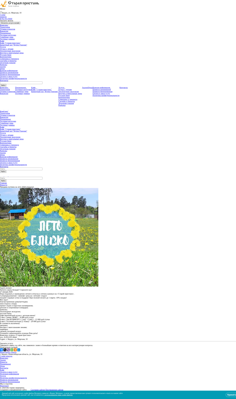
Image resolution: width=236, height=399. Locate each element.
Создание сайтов (38, 390)
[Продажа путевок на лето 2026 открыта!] (49, 286)
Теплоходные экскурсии (10, 51)
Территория (5, 27)
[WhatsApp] (11, 349)
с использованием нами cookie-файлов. (58, 395)
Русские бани (5, 55)
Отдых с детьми (6, 49)
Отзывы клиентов (7, 29)
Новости (3, 362)
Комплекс (4, 25)
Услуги (3, 47)
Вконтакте (4, 386)
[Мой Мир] (18, 349)
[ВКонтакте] (1, 349)
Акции (3, 67)
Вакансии (4, 31)
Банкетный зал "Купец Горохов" (13, 45)
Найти (3, 85)
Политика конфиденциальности (13, 78)
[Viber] (8, 349)
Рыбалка (3, 65)
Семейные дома (6, 37)
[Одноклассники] (15, 349)
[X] (4, 349)
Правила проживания (9, 72)
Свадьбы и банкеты (8, 61)
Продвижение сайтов (54, 390)
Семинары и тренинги (9, 59)
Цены (2, 69)
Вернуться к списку (8, 352)
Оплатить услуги (10, 23)
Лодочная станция (7, 63)
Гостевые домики (7, 39)
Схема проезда (3, 16)
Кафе (2, 41)
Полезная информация (9, 374)
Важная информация (8, 71)
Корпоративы (5, 57)
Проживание (5, 33)
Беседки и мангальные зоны (12, 53)
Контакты (4, 80)
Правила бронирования (10, 74)
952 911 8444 (6, 19)
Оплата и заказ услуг (9, 76)
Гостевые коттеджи (8, 35)
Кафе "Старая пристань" (10, 43)
